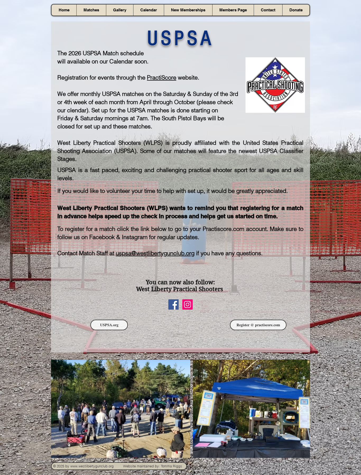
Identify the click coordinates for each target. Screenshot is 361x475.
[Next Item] (301, 409)
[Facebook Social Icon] (173, 304)
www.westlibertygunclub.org (92, 466)
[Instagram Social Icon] (187, 304)
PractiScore (161, 77)
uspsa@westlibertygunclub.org (155, 253)
